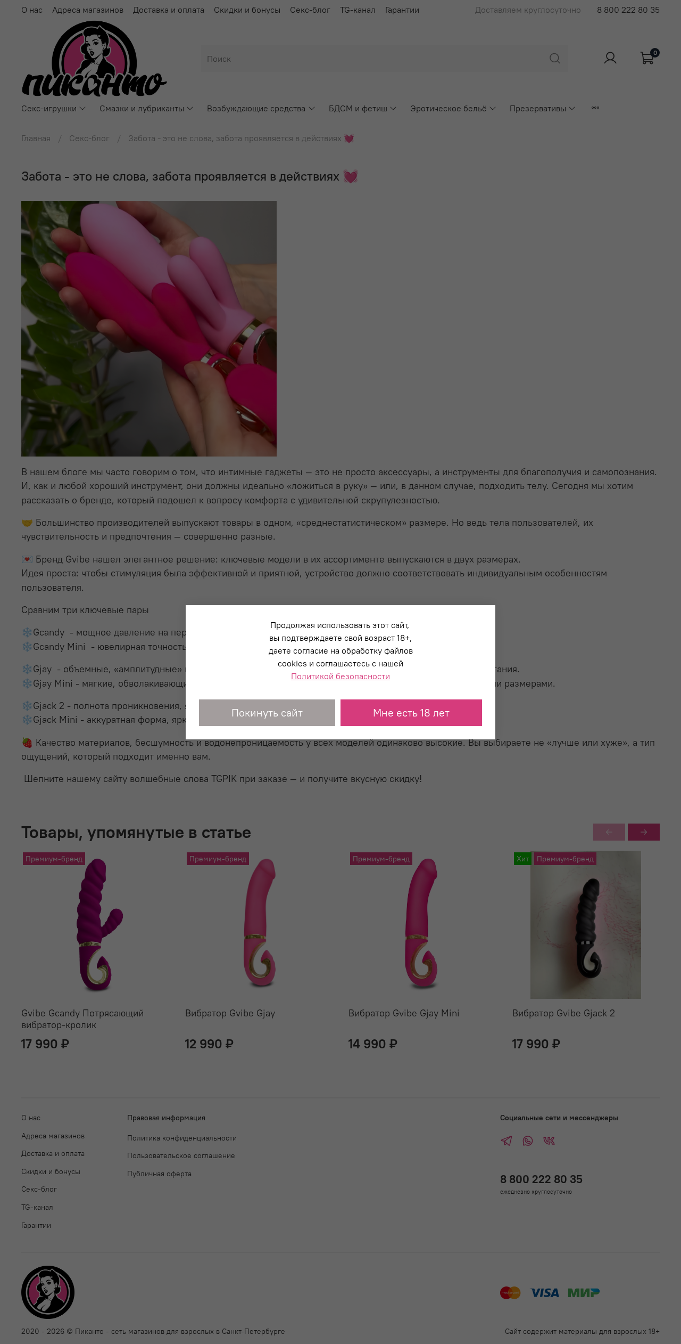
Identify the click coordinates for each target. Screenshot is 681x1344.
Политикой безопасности (340, 676)
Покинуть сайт (267, 712)
